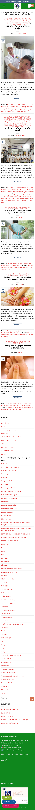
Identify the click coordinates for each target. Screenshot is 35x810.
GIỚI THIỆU (15, 117)
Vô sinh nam (5, 686)
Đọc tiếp (17, 98)
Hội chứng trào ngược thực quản (12, 491)
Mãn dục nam (5, 548)
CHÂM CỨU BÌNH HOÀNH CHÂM (11, 437)
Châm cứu (4, 433)
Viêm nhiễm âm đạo (7, 679)
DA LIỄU (3, 454)
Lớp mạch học (21, 119)
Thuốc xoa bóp (6, 631)
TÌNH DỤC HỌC (6, 638)
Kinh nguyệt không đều (9, 498)
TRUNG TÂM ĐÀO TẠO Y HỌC (17, 24)
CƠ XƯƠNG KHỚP (7, 451)
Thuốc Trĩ (4, 627)
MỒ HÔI (3, 555)
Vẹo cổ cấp (5, 665)
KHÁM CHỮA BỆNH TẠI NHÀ (9, 495)
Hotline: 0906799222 (11, 806)
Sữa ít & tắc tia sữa (7, 579)
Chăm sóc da (5, 444)
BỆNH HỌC (4, 426)
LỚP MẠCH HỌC (13, 119)
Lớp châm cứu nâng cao (18, 118)
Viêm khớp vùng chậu (8, 672)
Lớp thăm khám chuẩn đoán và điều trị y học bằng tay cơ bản (17, 20)
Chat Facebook (9, 802)
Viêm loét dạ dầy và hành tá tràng (12, 676)
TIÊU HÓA (4, 634)
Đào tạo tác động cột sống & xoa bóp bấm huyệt (16, 459)
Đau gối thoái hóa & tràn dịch (11, 467)
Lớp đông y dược (22, 191)
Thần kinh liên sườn (7, 589)
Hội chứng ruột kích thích (9, 488)
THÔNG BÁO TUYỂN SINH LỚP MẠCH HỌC (14, 720)
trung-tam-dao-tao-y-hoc (13, 409)
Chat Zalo (7, 797)
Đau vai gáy (5, 474)
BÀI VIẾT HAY (7, 18)
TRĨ (2, 641)
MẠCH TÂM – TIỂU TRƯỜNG (10, 723)
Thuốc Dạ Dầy (6, 613)
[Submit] (32, 5)
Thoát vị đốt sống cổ (8, 603)
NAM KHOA (4, 558)
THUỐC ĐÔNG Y (6, 620)
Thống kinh (5, 607)
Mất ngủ (4, 551)
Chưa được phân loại (8, 447)
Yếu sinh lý (4, 693)
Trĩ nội (3, 648)
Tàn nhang (4, 582)
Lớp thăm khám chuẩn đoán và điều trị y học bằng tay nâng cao (17, 22)
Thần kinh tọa (5, 593)
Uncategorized (17, 343)
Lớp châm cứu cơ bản (8, 505)
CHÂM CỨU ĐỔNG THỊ (8, 440)
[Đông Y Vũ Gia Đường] (17, 6)
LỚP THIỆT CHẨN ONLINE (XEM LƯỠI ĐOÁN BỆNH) (16, 534)
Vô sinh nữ (4, 690)
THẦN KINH (4, 586)
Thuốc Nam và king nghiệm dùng (12, 624)
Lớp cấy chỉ (22, 117)
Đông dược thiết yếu (8, 481)
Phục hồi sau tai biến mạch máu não (13, 569)
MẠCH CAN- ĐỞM (7, 716)
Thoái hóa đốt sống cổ (9, 600)
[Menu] (4, 5)
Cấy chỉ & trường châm (8, 430)
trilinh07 (24, 33)
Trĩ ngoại (4, 645)
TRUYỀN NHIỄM (6, 659)
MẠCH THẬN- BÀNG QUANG (10, 709)
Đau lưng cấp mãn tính (8, 470)
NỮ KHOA (4, 565)
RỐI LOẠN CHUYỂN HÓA (9, 572)
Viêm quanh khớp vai (8, 683)
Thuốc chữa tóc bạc (8, 610)
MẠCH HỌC (5, 544)
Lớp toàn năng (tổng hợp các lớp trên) (18, 23)
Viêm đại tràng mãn (7, 669)
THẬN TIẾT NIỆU (6, 596)
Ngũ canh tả (5, 562)
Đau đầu (4, 463)
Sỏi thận (4, 575)
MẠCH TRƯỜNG (6, 713)
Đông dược (5, 477)
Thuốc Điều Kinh (6, 617)
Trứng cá (4, 652)
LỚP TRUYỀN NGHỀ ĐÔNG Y (19, 125)
